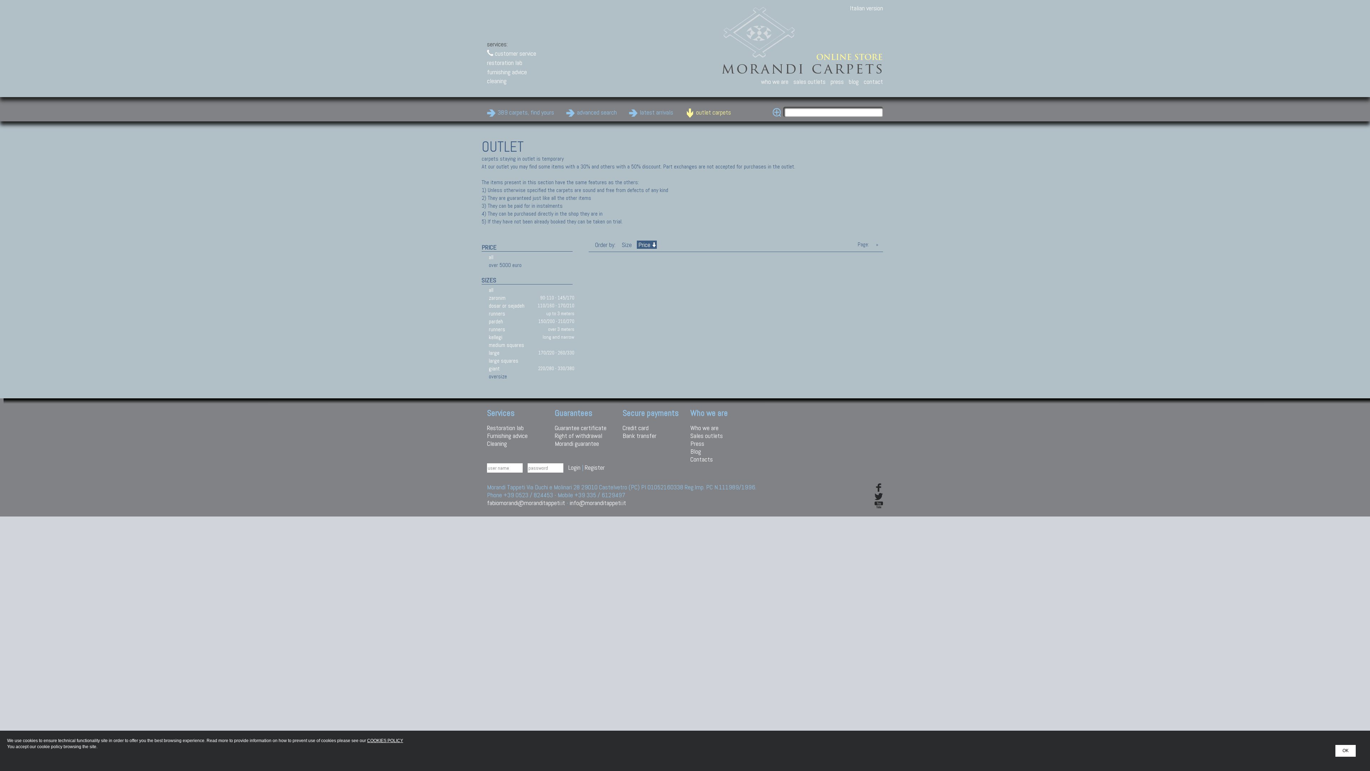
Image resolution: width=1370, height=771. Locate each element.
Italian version (866, 8)
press (837, 81)
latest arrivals (656, 112)
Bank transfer (639, 436)
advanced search (597, 112)
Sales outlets (706, 436)
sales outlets (809, 81)
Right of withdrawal (578, 436)
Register (595, 467)
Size (626, 245)
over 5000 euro (505, 265)
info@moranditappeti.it (598, 503)
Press (697, 443)
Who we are (704, 428)
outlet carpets (713, 112)
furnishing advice (507, 72)
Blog (695, 451)
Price (644, 245)
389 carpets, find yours (526, 112)
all (491, 257)
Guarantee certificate (581, 428)
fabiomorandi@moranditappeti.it (526, 503)
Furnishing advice (507, 436)
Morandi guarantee (577, 443)
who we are (774, 81)
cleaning (497, 81)
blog (854, 81)
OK (1346, 750)
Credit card (636, 428)
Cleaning (497, 443)
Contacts (701, 459)
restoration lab (504, 63)
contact (873, 81)
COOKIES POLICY (385, 740)
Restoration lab (505, 428)
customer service (514, 53)
